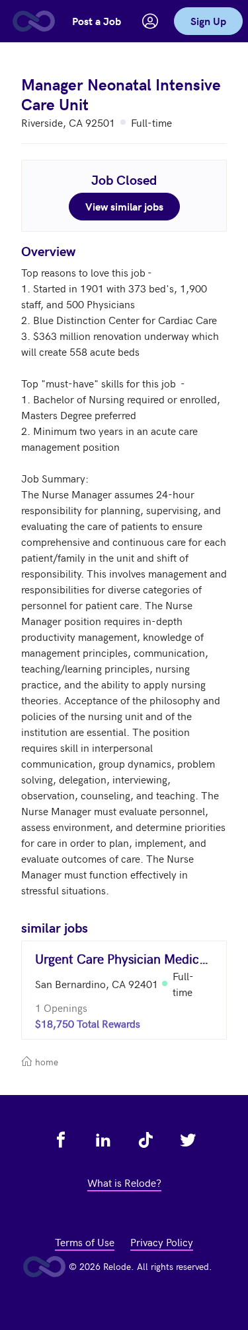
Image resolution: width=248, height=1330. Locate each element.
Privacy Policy (161, 1241)
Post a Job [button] (96, 21)
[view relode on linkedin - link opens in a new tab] (103, 1140)
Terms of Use (84, 1241)
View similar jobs (124, 206)
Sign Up (208, 21)
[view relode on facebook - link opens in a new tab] (61, 1140)
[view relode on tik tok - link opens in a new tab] (145, 1140)
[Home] (33, 21)
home (45, 1061)
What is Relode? (124, 1182)
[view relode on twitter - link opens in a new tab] (188, 1140)
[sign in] (150, 21)
